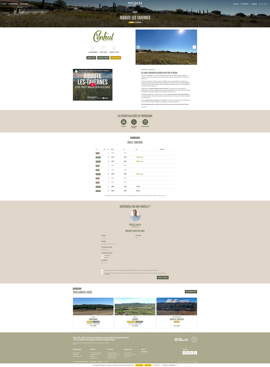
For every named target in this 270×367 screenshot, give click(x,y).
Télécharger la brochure (103, 57)
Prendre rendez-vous (115, 57)
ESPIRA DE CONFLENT (177, 319)
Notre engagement (94, 358)
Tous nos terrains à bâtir (191, 291)
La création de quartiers (112, 352)
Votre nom (103, 235)
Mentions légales (93, 361)
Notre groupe (92, 349)
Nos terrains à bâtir (77, 349)
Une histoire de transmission (95, 352)
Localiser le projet (91, 57)
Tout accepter (139, 365)
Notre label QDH (127, 356)
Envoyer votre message (163, 277)
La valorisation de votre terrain (113, 354)
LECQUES (135, 319)
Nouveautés (75, 354)
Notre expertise (110, 349)
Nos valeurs (92, 356)
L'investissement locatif (111, 356)
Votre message (104, 260)
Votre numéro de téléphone (106, 247)
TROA (107, 361)
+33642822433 (135, 226)
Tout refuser (148, 365)
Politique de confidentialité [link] (168, 365)
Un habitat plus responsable (129, 354)
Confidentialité (99, 361)
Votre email (103, 241)
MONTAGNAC (93, 319)
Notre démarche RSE (94, 354)
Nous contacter (144, 351)
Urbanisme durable (128, 349)
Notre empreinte (127, 352)
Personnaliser (156, 365)
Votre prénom (138, 235)
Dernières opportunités (77, 356)
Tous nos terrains (76, 352)
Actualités (143, 349)
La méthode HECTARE (112, 358)
